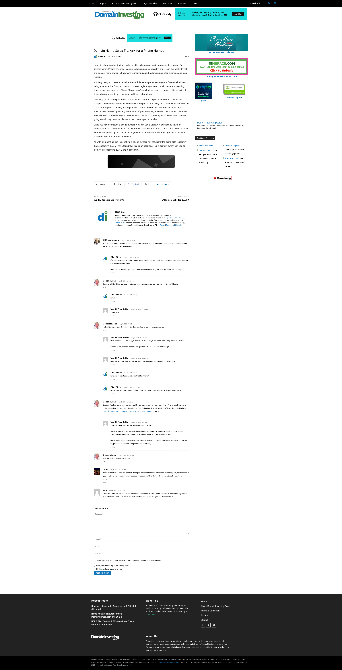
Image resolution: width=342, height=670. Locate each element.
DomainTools (205, 150)
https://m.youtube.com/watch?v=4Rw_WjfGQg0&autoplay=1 (127, 411)
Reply (105, 250)
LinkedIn (178, 225)
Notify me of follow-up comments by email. (112, 566)
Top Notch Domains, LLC (175, 218)
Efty (203, 100)
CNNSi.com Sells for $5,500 (175, 200)
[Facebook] (263, 3)
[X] (275, 3)
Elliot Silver (105, 56)
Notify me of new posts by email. (109, 569)
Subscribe (253, 3)
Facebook (170, 225)
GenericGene (109, 281)
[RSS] (269, 3)
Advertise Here (206, 145)
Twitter (162, 225)
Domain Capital (232, 145)
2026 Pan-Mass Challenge (221, 52)
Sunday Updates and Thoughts (109, 200)
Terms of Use (120, 223)
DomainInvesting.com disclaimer (168, 662)
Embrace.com (231, 158)
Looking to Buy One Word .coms (221, 76)
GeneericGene (110, 324)
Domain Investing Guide (209, 122)
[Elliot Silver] (96, 56)
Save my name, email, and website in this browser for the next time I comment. (129, 560)
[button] (280, 3)
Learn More (151, 614)
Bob (105, 490)
